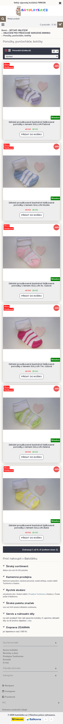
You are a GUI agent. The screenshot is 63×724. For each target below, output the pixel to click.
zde (29, 621)
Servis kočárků (10, 650)
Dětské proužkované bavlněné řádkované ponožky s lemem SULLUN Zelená (31, 445)
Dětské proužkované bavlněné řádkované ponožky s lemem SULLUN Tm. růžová (31, 365)
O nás (6, 662)
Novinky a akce (10, 653)
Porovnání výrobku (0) (21, 51)
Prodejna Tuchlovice (37, 594)
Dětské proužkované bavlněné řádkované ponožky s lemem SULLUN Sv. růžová (31, 284)
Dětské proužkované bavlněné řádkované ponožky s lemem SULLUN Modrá (31, 203)
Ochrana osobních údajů (14, 709)
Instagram (10, 691)
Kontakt (7, 659)
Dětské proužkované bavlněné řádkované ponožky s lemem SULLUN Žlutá (31, 526)
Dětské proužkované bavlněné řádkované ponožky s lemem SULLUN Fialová (31, 123)
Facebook (10, 697)
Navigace (9, 685)
